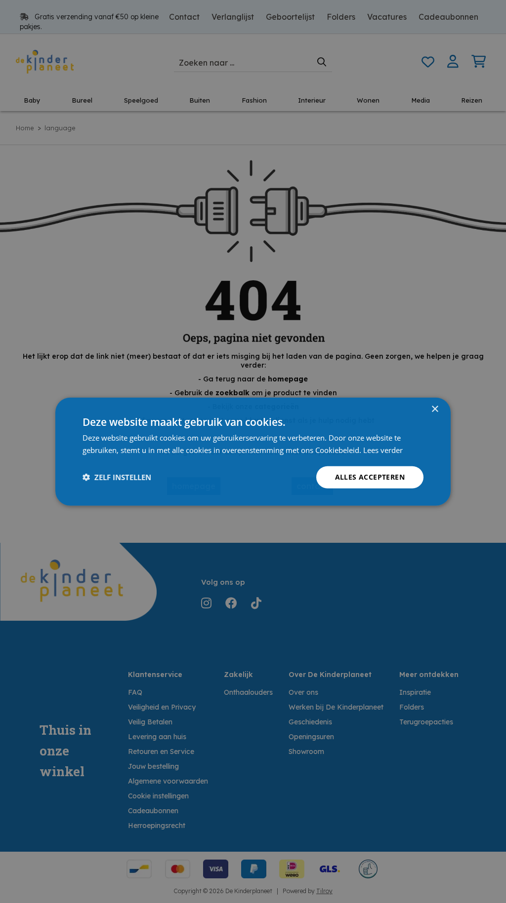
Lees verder (383, 450)
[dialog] (253, 452)
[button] (117, 477)
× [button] (434, 409)
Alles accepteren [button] (370, 477)
